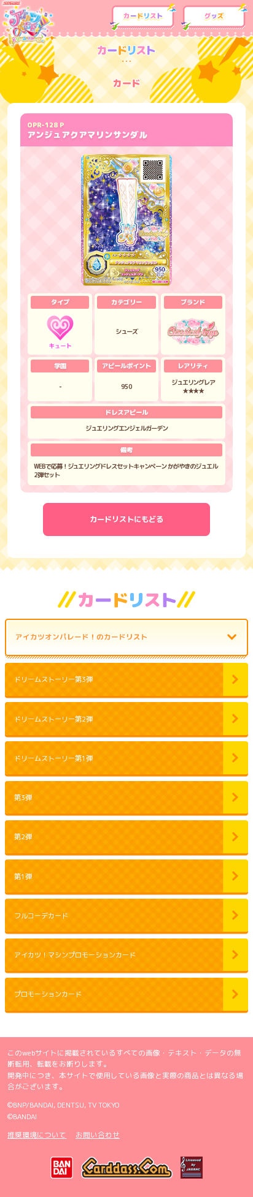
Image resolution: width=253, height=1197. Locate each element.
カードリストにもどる (126, 519)
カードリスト (143, 17)
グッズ (215, 17)
